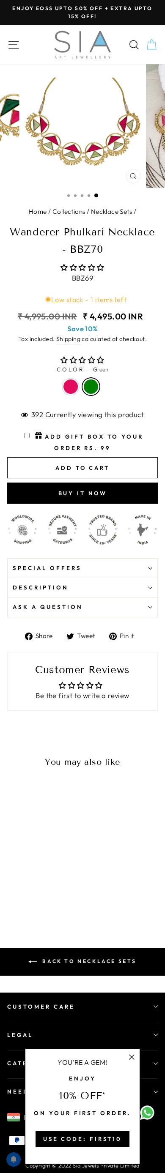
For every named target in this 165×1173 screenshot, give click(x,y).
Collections (68, 211)
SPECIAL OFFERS (47, 568)
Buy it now (82, 493)
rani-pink (70, 386)
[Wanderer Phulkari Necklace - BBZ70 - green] (22, 886)
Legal (20, 1034)
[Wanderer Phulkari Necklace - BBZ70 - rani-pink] (12, 886)
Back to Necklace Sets (88, 961)
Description (41, 587)
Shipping (68, 339)
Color (82, 369)
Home (38, 211)
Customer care (41, 1006)
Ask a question (48, 606)
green (90, 386)
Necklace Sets (111, 211)
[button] (82, 267)
